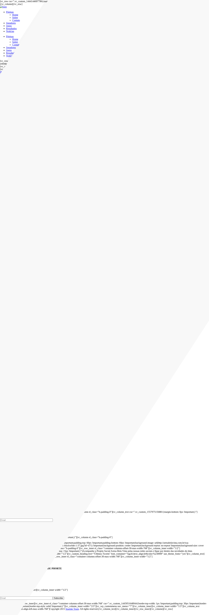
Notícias (10, 31)
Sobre (15, 17)
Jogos (9, 25)
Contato (16, 20)
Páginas (10, 12)
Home (15, 14)
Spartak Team (72, 609)
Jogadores (11, 23)
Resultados (11, 28)
